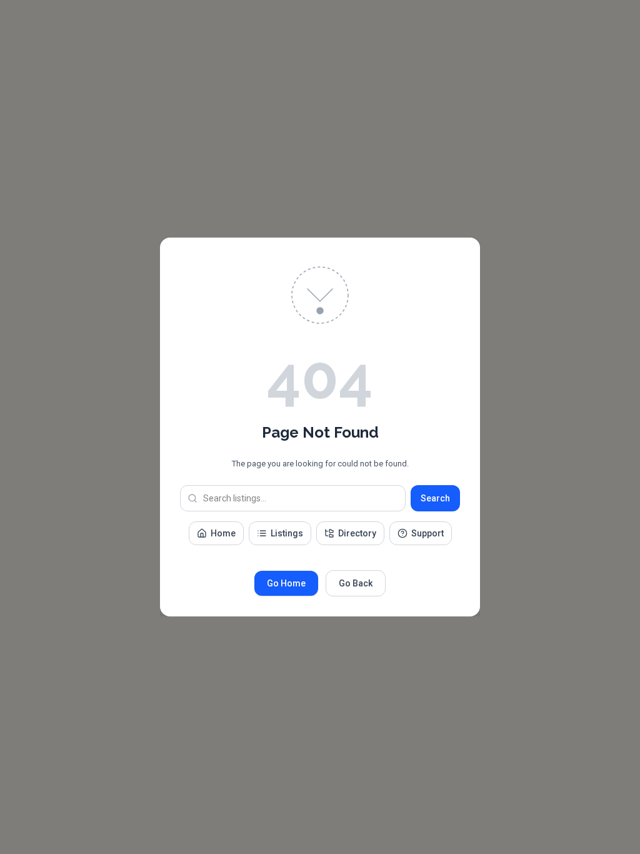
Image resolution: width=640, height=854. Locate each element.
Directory (357, 533)
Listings (287, 533)
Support (427, 533)
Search (435, 498)
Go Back (355, 583)
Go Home (286, 583)
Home (223, 533)
